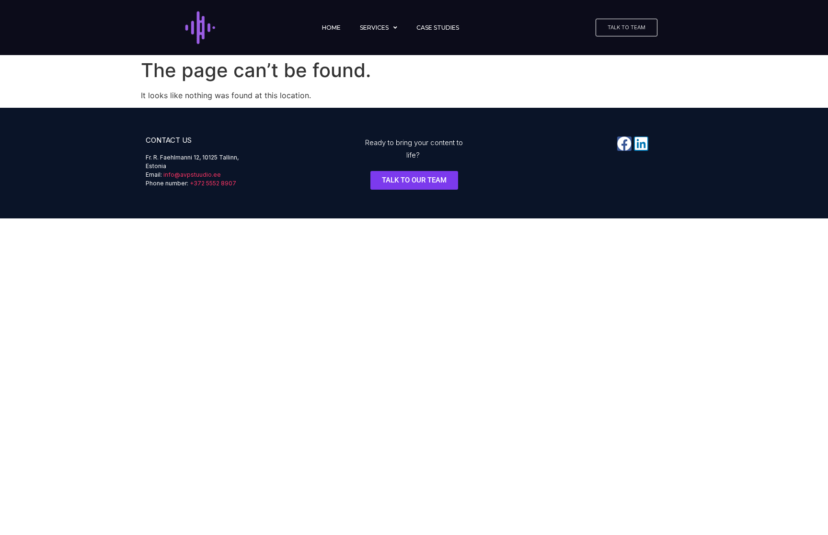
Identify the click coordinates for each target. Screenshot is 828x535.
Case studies (437, 27)
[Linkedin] (641, 144)
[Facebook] (624, 144)
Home (331, 27)
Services (374, 27)
